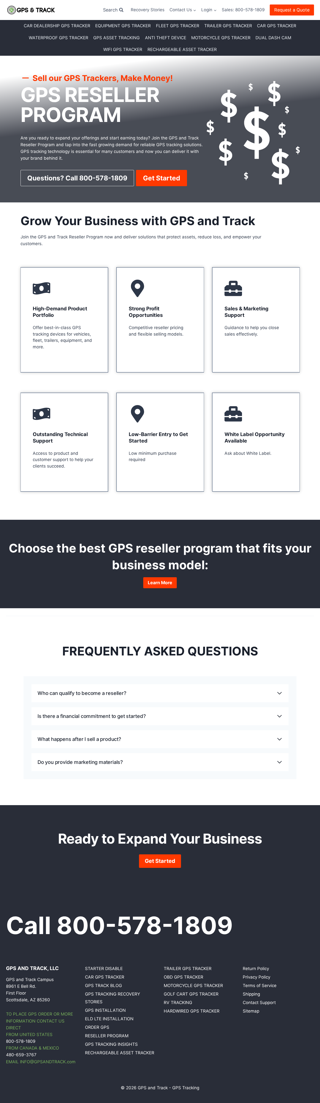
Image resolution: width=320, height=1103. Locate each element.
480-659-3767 (21, 1054)
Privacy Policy (256, 977)
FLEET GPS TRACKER (177, 25)
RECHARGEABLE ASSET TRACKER (182, 49)
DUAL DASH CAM (273, 37)
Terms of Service (259, 985)
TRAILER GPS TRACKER (228, 25)
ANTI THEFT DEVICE (165, 37)
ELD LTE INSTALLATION (109, 1018)
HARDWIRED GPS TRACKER (192, 1011)
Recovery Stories (147, 9)
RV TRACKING (178, 1002)
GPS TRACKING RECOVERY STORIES (112, 998)
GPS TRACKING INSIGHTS (111, 1044)
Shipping (251, 994)
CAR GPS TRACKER (276, 25)
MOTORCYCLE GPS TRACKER (220, 37)
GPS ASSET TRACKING (116, 37)
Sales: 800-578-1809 (243, 9)
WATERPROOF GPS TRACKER (58, 37)
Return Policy (256, 968)
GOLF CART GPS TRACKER (191, 994)
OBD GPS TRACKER (183, 977)
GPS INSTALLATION (105, 1010)
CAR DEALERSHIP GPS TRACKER (57, 25)
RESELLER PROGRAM (106, 1035)
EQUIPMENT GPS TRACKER (123, 25)
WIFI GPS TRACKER (122, 49)
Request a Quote (292, 9)
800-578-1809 (21, 1041)
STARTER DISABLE (104, 968)
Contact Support (259, 1002)
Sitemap (251, 1011)
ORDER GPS (97, 1027)
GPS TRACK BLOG (103, 985)
